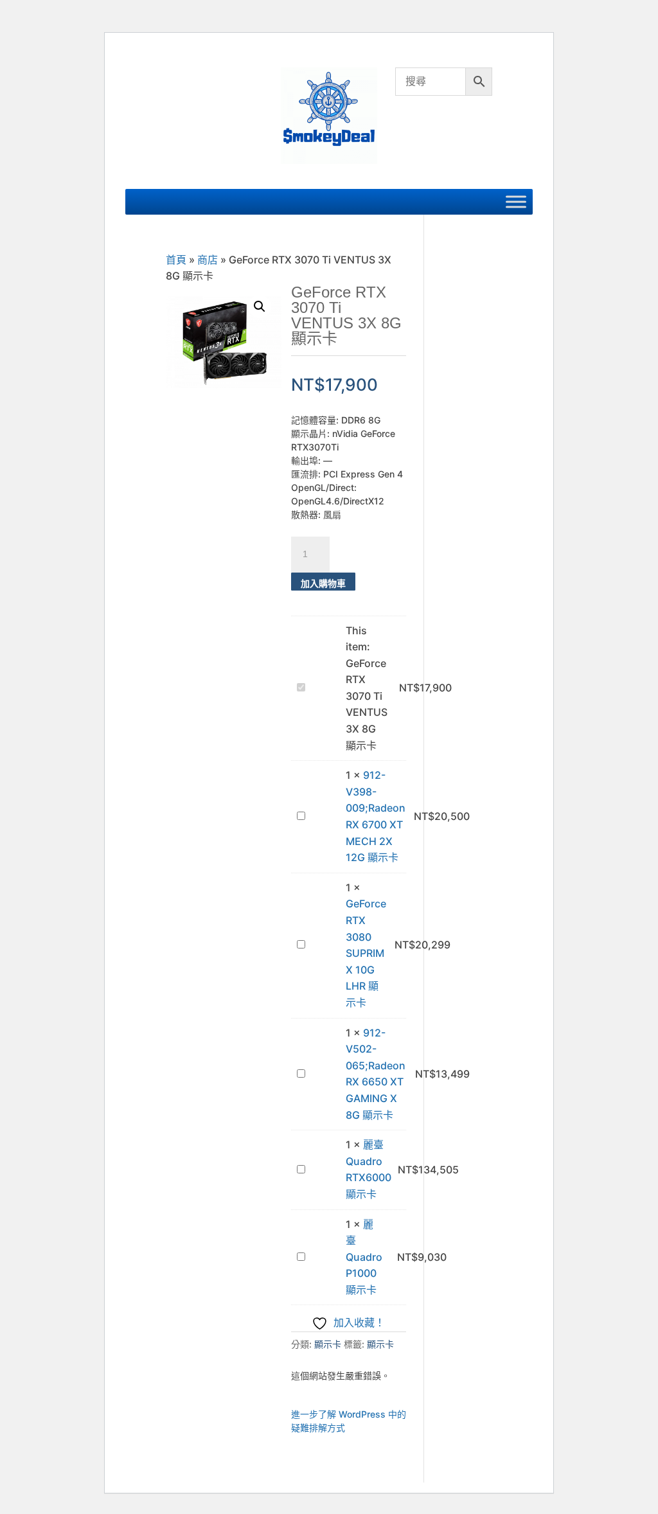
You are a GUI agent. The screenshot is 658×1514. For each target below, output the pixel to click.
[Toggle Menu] (516, 201)
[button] (259, 306)
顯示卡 (327, 1344)
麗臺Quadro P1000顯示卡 (364, 1257)
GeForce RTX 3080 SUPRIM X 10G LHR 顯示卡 (366, 953)
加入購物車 (323, 583)
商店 (207, 259)
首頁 (176, 259)
